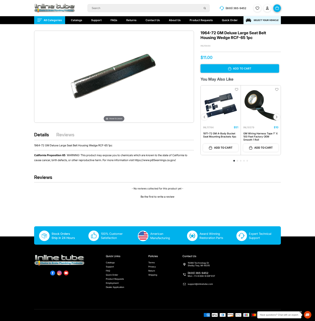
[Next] (276, 117)
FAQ (108, 270)
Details (41, 134)
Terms (151, 262)
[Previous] (204, 117)
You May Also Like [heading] (216, 79)
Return (151, 270)
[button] (157, 196)
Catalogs (110, 262)
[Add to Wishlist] (236, 89)
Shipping (152, 274)
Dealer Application (115, 287)
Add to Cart (223, 147)
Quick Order (112, 274)
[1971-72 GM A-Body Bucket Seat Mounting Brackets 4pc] (220, 105)
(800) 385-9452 (198, 273)
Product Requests (115, 279)
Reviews (65, 134)
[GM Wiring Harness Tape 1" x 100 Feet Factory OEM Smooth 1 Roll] (260, 105)
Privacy (152, 266)
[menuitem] (49, 20)
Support (110, 266)
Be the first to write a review (157, 196)
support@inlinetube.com (200, 284)
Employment (112, 283)
